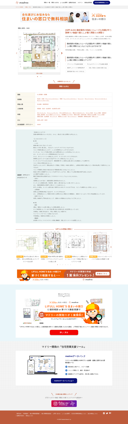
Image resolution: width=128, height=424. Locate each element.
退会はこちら (29, 415)
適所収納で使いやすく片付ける (75, 71)
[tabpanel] (27, 247)
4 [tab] (65, 265)
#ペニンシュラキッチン (52, 112)
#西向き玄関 (77, 114)
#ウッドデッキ (53, 116)
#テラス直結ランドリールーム (53, 114)
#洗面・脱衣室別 (41, 114)
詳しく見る (64, 332)
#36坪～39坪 (40, 120)
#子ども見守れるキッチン (65, 112)
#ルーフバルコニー (72, 116)
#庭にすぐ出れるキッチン (79, 112)
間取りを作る (55, 2)
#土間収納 (46, 116)
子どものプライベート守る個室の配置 (97, 64)
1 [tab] (57, 265)
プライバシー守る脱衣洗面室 (75, 64)
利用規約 (25, 413)
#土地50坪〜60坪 (56, 108)
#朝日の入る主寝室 (91, 114)
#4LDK (38, 98)
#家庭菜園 (80, 116)
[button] (62, 53)
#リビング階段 (97, 112)
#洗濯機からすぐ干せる (67, 114)
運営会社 (19, 413)
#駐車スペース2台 (62, 116)
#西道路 (39, 108)
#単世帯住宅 (46, 104)
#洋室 (43, 98)
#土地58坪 (48, 108)
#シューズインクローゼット (70, 98)
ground (39, 124)
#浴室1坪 (104, 112)
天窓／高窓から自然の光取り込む (98, 67)
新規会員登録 (88, 2)
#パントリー (81, 98)
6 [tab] (70, 265)
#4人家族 (39, 104)
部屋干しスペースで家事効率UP (76, 67)
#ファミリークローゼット (101, 98)
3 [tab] (63, 265)
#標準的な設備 (87, 116)
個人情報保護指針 (35, 413)
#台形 (43, 108)
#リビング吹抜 (89, 112)
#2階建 (45, 94)
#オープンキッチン (41, 112)
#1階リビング (95, 116)
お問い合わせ (56, 413)
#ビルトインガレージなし (43, 100)
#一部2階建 (40, 94)
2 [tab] (60, 265)
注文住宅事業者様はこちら (101, 2)
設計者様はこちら (93, 413)
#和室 (61, 98)
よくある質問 (63, 2)
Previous (17, 247)
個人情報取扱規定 (46, 413)
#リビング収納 (101, 114)
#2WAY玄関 (83, 114)
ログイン (80, 2)
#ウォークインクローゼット (52, 98)
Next (111, 247)
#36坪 (45, 120)
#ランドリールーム (89, 98)
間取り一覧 (47, 2)
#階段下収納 (40, 116)
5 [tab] (68, 265)
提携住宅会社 (72, 2)
